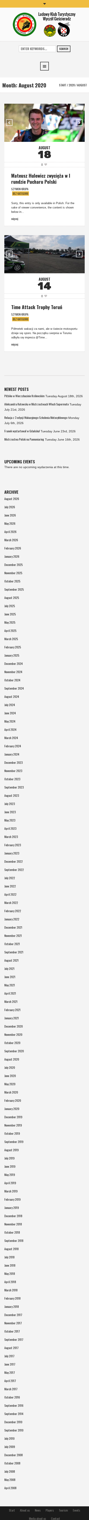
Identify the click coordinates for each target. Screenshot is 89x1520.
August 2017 (11, 1347)
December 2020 (13, 1026)
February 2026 (12, 548)
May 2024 (9, 721)
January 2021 (11, 1018)
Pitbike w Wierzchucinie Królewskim (24, 396)
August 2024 (11, 696)
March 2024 (11, 737)
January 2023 (11, 853)
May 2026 (9, 523)
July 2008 (9, 1471)
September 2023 (14, 787)
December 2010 (13, 1422)
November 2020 (13, 1034)
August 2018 (11, 1248)
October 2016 (12, 1397)
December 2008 (13, 1455)
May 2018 (9, 1273)
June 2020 (10, 1075)
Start (62, 85)
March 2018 (10, 1290)
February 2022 (12, 910)
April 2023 (10, 828)
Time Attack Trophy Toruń (36, 306)
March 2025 (11, 638)
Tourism (63, 1510)
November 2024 (13, 671)
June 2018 (9, 1265)
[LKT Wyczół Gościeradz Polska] (44, 24)
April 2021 (10, 993)
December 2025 (13, 564)
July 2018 (9, 1257)
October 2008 (12, 1463)
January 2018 (11, 1306)
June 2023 (10, 812)
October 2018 (12, 1232)
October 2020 (12, 1042)
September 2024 (14, 688)
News (38, 1510)
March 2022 (11, 902)
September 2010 (13, 1430)
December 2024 (13, 663)
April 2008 (10, 1488)
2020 (72, 85)
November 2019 (13, 1125)
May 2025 (9, 622)
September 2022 (14, 869)
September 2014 (13, 1413)
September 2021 (13, 952)
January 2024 (11, 754)
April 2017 (10, 1380)
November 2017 (13, 1323)
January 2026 (11, 556)
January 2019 (11, 1207)
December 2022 (13, 861)
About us (25, 1510)
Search (63, 49)
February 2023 (12, 845)
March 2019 (10, 1191)
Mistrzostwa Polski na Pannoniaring (24, 439)
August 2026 (11, 498)
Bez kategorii (20, 193)
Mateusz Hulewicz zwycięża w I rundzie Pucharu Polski (40, 178)
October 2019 (12, 1133)
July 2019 (9, 1158)
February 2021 (12, 1009)
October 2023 (12, 779)
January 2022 (11, 919)
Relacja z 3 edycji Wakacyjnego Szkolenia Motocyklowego (35, 417)
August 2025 (11, 597)
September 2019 (13, 1141)
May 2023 (9, 820)
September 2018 (13, 1240)
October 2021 (12, 943)
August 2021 (11, 960)
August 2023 (11, 795)
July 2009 (9, 1446)
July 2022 (9, 878)
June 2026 (10, 515)
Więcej (14, 218)
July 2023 (9, 803)
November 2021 (13, 935)
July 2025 (9, 605)
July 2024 (9, 704)
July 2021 (9, 968)
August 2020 (11, 1059)
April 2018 (10, 1281)
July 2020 (9, 1067)
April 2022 (10, 894)
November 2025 (13, 573)
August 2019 (11, 1150)
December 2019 (13, 1117)
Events (76, 1510)
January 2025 (11, 655)
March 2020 (11, 1092)
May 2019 (9, 1174)
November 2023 (13, 770)
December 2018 (13, 1215)
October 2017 (12, 1331)
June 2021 (9, 976)
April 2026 (10, 531)
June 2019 (9, 1166)
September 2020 (14, 1051)
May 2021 (9, 985)
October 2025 (12, 581)
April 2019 (10, 1183)
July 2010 (9, 1438)
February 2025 (12, 647)
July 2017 (9, 1356)
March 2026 (11, 540)
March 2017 (10, 1389)
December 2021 (13, 927)
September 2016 (13, 1405)
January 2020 (11, 1108)
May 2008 (9, 1479)
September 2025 (14, 589)
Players (50, 1510)
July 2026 (9, 507)
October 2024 (12, 680)
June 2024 (10, 713)
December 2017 (13, 1314)
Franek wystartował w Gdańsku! (22, 431)
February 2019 (12, 1199)
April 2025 (10, 630)
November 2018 (13, 1224)
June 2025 (10, 614)
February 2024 (12, 746)
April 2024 (10, 729)
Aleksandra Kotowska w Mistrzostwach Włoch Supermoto (36, 404)
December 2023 (13, 762)
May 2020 (9, 1084)
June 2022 (10, 886)
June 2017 (9, 1364)
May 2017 (9, 1372)
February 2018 (12, 1298)
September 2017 (13, 1339)
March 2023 (11, 836)
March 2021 (10, 1001)
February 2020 (12, 1100)
